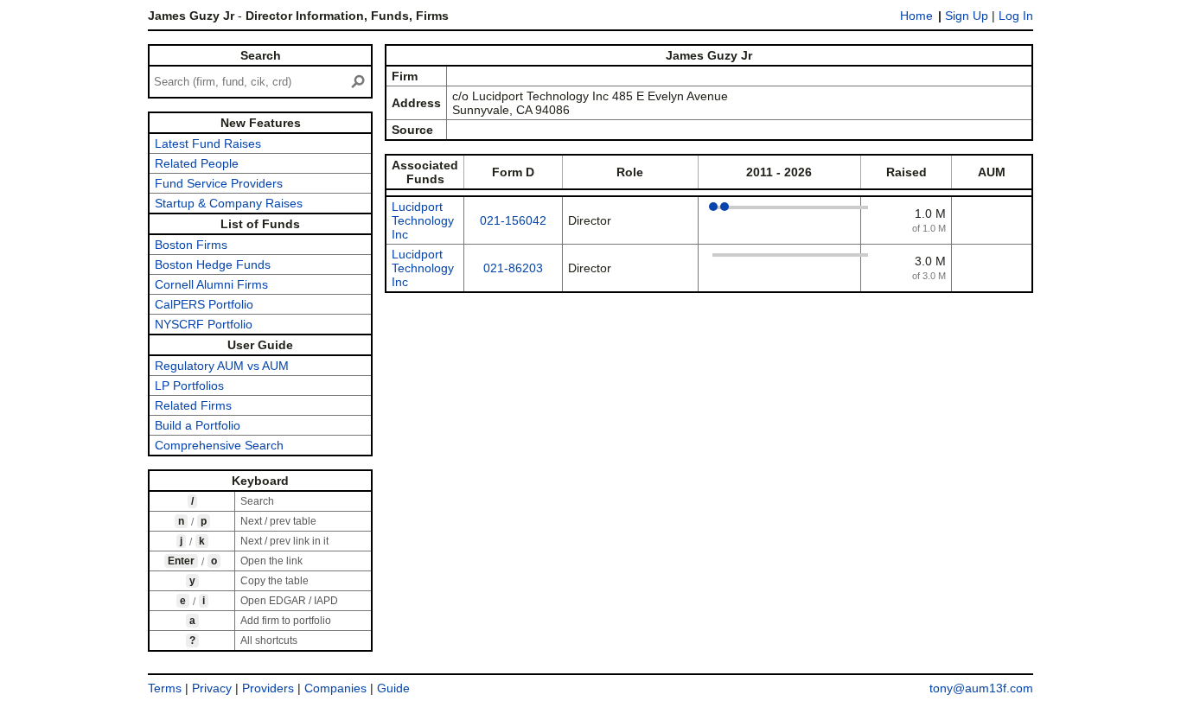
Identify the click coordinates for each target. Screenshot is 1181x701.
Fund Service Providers (219, 183)
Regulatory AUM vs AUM (222, 366)
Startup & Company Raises (229, 203)
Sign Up (966, 15)
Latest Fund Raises (208, 143)
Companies (335, 688)
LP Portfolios (189, 385)
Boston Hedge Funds (213, 264)
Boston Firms (191, 245)
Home (916, 15)
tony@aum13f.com (981, 688)
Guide (393, 688)
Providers (268, 688)
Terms (165, 688)
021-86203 (513, 268)
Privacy (212, 688)
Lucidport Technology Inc (423, 220)
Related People (197, 163)
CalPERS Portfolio (204, 304)
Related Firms (193, 405)
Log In (1016, 15)
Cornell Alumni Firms (211, 284)
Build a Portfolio (197, 425)
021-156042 (513, 220)
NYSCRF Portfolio (203, 324)
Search (260, 55)
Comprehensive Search (219, 445)
